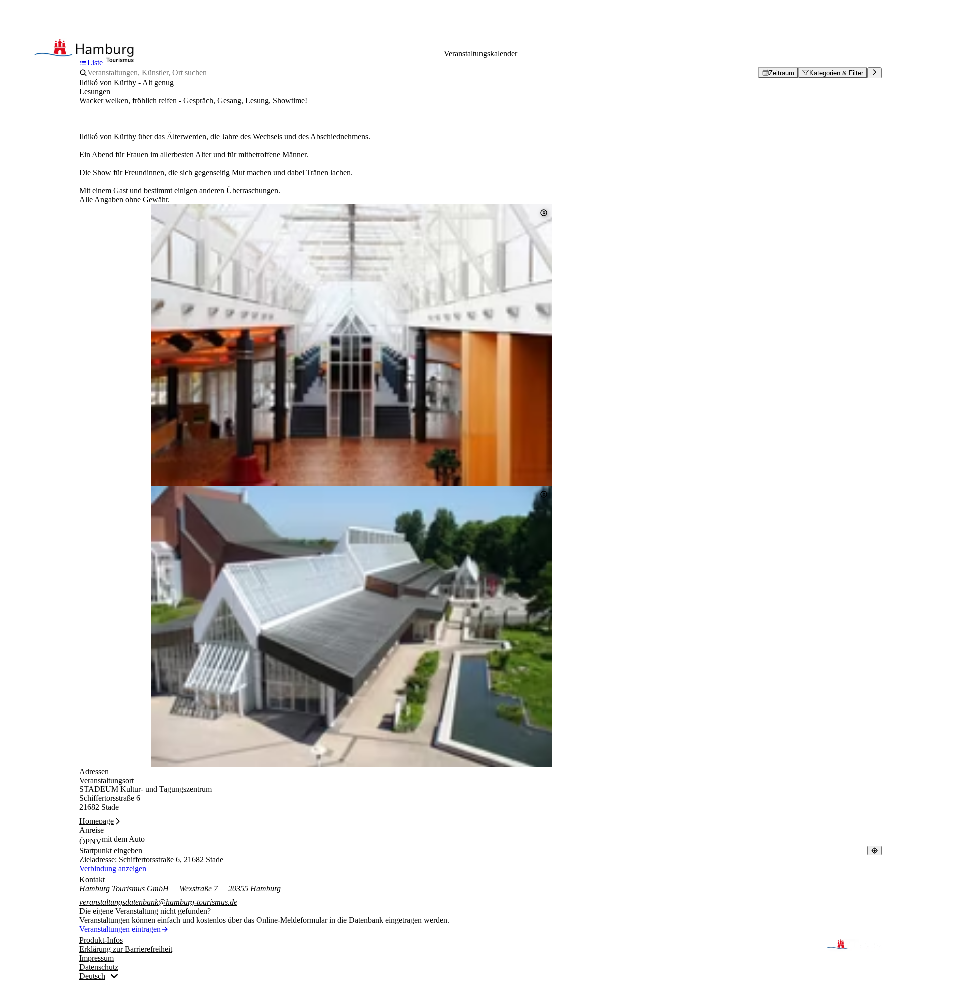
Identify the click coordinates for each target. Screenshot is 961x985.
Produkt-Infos (101, 940)
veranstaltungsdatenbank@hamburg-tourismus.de (158, 902)
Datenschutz (98, 967)
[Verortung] (874, 850)
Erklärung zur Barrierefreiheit (125, 949)
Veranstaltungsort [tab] (106, 780)
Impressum (96, 958)
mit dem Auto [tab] (123, 839)
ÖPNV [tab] (90, 841)
